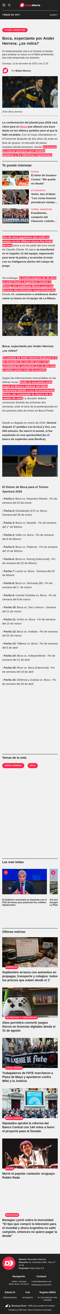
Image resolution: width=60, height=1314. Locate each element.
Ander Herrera (13, 766)
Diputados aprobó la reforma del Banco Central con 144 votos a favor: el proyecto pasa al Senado (28, 1127)
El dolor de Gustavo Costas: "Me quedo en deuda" (44, 179)
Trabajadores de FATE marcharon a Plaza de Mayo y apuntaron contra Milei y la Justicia (27, 1077)
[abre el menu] (4, 5)
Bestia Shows (14, 1284)
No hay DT (25, 1284)
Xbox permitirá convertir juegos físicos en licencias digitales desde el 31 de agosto (28, 1026)
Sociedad (22, 1282)
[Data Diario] (30, 5)
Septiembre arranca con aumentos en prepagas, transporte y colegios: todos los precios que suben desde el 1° (30, 976)
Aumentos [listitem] (49, 15)
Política (15, 1282)
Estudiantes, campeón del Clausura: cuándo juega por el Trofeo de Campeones (43, 221)
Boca (23, 126)
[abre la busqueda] (9, 5)
